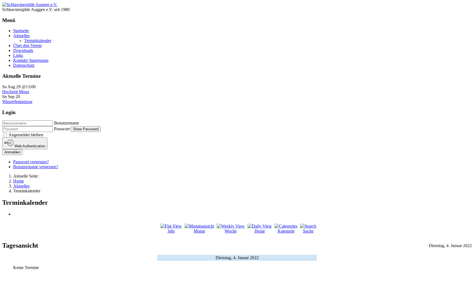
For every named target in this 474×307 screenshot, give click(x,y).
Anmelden (12, 152)
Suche (308, 231)
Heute (260, 231)
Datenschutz (24, 65)
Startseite (21, 30)
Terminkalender (37, 40)
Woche (231, 231)
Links (18, 55)
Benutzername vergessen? (35, 166)
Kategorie (286, 231)
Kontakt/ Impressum (30, 60)
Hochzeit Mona (15, 91)
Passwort (62, 128)
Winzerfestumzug (17, 101)
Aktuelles (21, 35)
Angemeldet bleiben (26, 134)
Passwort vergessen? (31, 161)
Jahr (171, 231)
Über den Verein (27, 45)
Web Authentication (29, 146)
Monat (199, 231)
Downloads (23, 50)
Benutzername (66, 123)
